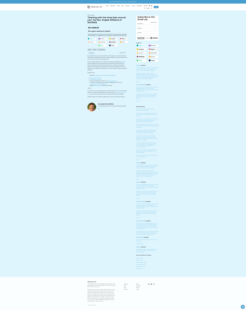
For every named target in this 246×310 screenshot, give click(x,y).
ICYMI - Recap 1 (139, 244)
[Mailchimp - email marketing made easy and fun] (152, 38)
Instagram (107, 75)
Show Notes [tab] (91, 52)
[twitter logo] (98, 108)
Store (122, 5)
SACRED (123, 61)
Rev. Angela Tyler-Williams (106, 104)
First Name (139, 28)
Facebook (112, 75)
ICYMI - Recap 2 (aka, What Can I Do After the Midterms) (146, 240)
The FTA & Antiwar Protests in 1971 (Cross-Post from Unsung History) (146, 156)
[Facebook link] (152, 6)
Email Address (140, 23)
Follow (156, 7)
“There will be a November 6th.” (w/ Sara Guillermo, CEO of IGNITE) (145, 109)
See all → (138, 81)
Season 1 (138, 65)
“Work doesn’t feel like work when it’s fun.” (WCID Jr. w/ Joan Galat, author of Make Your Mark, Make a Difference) (147, 126)
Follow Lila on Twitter (95, 77)
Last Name (139, 32)
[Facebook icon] (151, 284)
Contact (145, 5)
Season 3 (138, 247)
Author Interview (141, 221)
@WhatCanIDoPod (112, 81)
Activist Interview (141, 84)
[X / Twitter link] (149, 6)
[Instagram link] (144, 8)
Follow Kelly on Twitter (95, 79)
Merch (133, 5)
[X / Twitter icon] (149, 284)
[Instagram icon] (154, 284)
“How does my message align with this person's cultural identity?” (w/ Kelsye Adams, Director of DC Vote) (147, 115)
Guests (148, 8)
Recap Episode (140, 237)
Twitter (101, 75)
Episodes (112, 5)
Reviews (128, 5)
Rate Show (139, 5)
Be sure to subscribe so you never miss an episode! (123, 1)
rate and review (97, 85)
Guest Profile (122, 52)
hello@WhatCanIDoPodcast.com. (98, 84)
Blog (118, 5)
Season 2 (138, 182)
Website (97, 75)
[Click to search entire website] (152, 8)
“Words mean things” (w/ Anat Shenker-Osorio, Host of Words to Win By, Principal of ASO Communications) (146, 151)
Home (107, 5)
